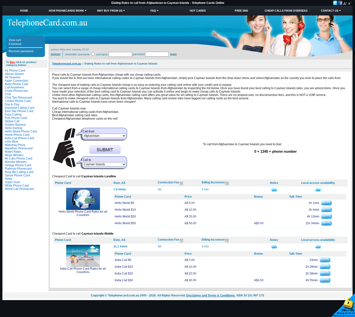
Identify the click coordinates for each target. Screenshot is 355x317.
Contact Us (329, 10)
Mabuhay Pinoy (15, 145)
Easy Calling (13, 114)
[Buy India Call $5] (325, 261)
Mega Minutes (14, 155)
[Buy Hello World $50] (326, 224)
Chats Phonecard (16, 91)
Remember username (77, 54)
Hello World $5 (124, 203)
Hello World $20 (125, 216)
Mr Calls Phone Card (18, 158)
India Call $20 (124, 273)
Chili (8, 94)
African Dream (14, 74)
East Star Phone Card (19, 111)
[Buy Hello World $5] (326, 204)
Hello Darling (13, 128)
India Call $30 (124, 280)
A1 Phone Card (15, 70)
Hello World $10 (125, 209)
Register (55, 54)
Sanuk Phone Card (17, 175)
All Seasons (13, 77)
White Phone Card (17, 185)
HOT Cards (198, 10)
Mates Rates (13, 151)
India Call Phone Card (19, 138)
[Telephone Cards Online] (47, 26)
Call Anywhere (14, 87)
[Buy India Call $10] (325, 268)
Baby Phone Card (16, 84)
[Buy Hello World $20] (326, 218)
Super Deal (12, 182)
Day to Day (12, 104)
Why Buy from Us (109, 10)
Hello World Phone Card (21, 131)
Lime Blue (11, 141)
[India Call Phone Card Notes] (274, 246)
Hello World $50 (125, 223)
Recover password (21, 51)
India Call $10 (124, 266)
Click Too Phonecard (18, 97)
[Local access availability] (318, 189)
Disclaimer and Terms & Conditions (210, 295)
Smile (8, 178)
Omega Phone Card (18, 165)
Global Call (12, 121)
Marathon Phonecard (19, 148)
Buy (12, 62)
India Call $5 (123, 260)
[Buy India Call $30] (325, 281)
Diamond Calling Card (19, 107)
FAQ (153, 10)
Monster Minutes (16, 162)
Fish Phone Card (16, 118)
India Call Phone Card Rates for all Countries (83, 270)
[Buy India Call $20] (325, 275)
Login (173, 54)
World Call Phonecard (19, 189)
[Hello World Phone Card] (83, 209)
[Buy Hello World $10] (326, 211)
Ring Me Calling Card (19, 172)
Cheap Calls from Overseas (286, 10)
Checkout (15, 44)
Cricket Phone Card (18, 101)
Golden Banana (15, 124)
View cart (15, 40)
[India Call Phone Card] (83, 266)
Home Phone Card (17, 135)
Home (24, 10)
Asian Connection (16, 80)
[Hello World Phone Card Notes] (274, 189)
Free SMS (241, 10)
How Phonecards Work (66, 10)
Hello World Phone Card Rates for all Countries (83, 213)
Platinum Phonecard (18, 168)
